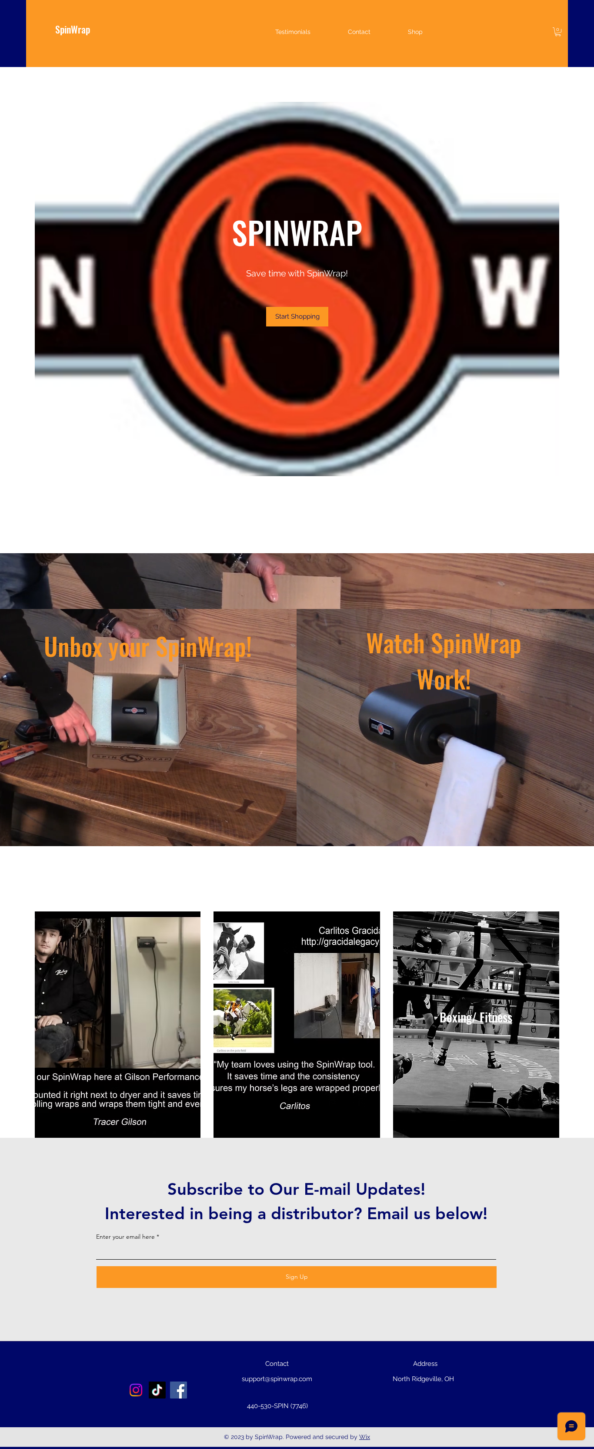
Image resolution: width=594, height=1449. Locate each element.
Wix (364, 1436)
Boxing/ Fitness (476, 1017)
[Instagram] (135, 1390)
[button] (558, 31)
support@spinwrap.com (277, 1379)
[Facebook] (178, 1390)
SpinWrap (72, 29)
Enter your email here (125, 1237)
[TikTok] (157, 1390)
